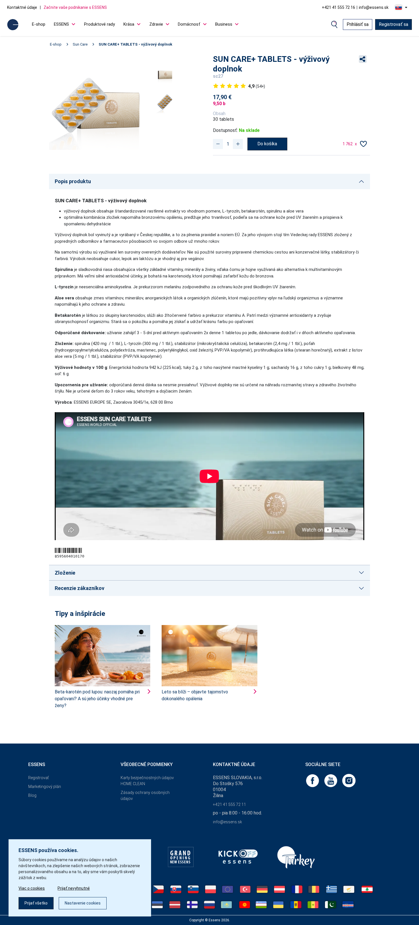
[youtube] (331, 780)
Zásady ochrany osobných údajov (145, 795)
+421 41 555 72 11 (229, 804)
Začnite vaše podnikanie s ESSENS (75, 7)
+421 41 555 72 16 (338, 7)
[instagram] (349, 780)
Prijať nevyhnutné (74, 888)
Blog (32, 795)
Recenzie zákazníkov (79, 588)
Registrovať (38, 777)
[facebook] (313, 780)
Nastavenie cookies (83, 903)
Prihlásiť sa (358, 24)
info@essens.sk (374, 7)
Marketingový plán (44, 786)
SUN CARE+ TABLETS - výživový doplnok (135, 44)
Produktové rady (99, 24)
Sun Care (80, 44)
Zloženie (65, 573)
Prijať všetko (36, 903)
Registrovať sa (393, 24)
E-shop (38, 24)
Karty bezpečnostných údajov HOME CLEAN (147, 780)
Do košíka (267, 143)
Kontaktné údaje (22, 7)
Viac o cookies (32, 888)
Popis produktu (73, 181)
